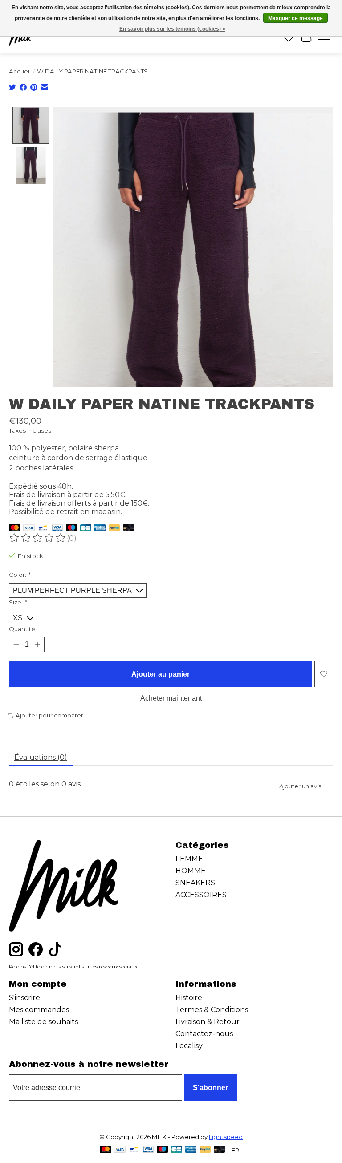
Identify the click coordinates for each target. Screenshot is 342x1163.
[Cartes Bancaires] (85, 528)
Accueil (20, 71)
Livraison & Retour (207, 1021)
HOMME (190, 871)
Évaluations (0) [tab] (40, 757)
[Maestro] (71, 528)
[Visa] (29, 528)
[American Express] (100, 528)
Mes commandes (39, 1009)
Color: (19, 574)
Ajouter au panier (160, 674)
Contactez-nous (204, 1033)
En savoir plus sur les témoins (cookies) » (172, 29)
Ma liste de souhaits (43, 1021)
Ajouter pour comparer (49, 715)
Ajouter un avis (300, 786)
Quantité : (23, 628)
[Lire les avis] (38, 538)
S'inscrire (24, 997)
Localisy (189, 1045)
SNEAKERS (195, 883)
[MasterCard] (14, 528)
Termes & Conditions (211, 1009)
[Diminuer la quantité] (15, 644)
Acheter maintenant (171, 698)
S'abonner (210, 1087)
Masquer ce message (295, 18)
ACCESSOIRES (201, 895)
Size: (17, 602)
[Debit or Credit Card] (128, 528)
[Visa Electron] (57, 528)
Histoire (188, 997)
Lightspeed (226, 1136)
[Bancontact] (43, 528)
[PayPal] (114, 528)
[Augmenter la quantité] (37, 644)
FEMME (189, 859)
